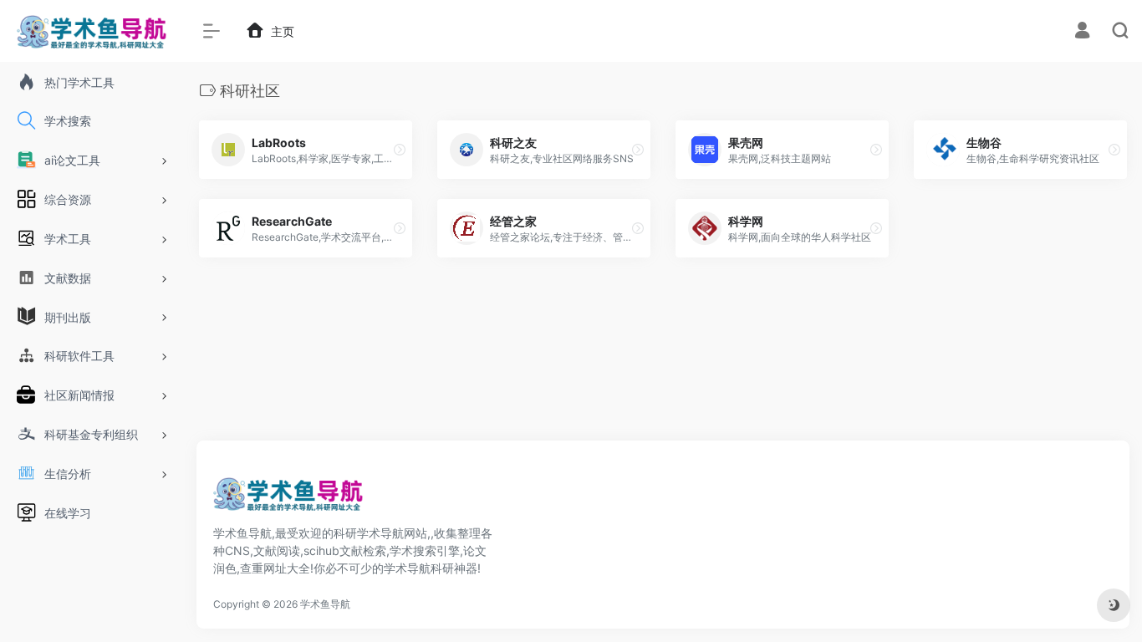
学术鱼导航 (325, 604)
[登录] (1082, 32)
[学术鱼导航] (288, 499)
